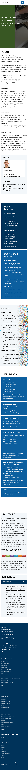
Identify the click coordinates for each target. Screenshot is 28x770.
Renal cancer (4, 667)
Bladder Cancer (4, 661)
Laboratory (3, 699)
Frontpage (3, 745)
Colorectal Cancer (5, 663)
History (3, 747)
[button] (22, 2)
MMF (2, 673)
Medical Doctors (5, 707)
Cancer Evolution (5, 680)
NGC (2, 737)
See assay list (12, 246)
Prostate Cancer (5, 665)
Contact (3, 757)
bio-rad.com (12, 453)
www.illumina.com (14, 394)
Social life (3, 751)
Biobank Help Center (5, 726)
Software (3, 731)
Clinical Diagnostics (5, 703)
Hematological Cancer (6, 671)
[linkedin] (2, 652)
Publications (4, 692)
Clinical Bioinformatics (6, 701)
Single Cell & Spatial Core (7, 722)
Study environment (5, 753)
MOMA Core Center (5, 714)
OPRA (2, 705)
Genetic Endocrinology (6, 669)
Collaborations (4, 688)
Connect (3, 720)
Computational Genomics (7, 682)
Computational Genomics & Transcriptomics (11, 678)
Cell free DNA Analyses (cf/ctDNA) (12, 337)
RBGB (2, 724)
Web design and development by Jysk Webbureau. (12, 762)
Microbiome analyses (6, 718)
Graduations (4, 690)
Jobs (2, 755)
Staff (2, 749)
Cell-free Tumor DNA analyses (8, 716)
